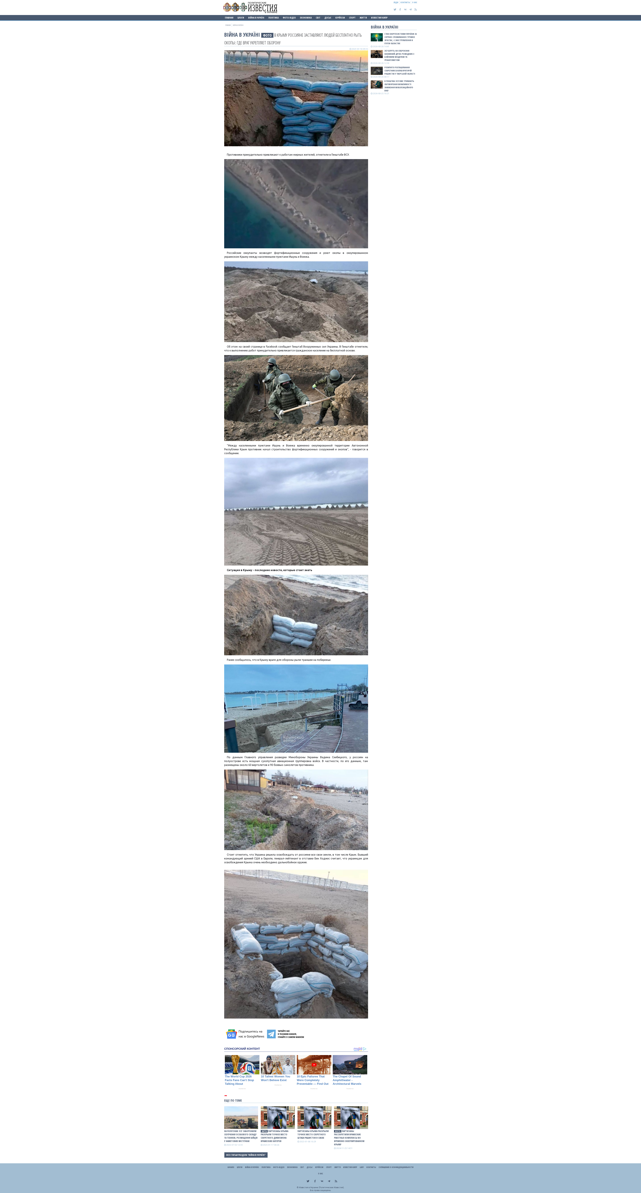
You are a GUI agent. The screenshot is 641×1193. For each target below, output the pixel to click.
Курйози (340, 17)
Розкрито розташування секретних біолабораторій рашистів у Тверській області (399, 70)
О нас (414, 2)
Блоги (241, 17)
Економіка (306, 17)
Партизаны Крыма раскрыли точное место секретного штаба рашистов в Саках (313, 1134)
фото (267, 35)
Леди (396, 2)
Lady (362, 1167)
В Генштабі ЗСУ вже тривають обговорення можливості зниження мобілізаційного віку (399, 86)
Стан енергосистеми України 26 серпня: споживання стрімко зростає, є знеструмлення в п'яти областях (400, 38)
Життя (363, 17)
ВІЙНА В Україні (256, 17)
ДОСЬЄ (328, 17)
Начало (231, 1167)
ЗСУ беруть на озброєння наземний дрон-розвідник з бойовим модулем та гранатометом (399, 55)
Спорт (352, 17)
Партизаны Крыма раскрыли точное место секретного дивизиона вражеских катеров (274, 1136)
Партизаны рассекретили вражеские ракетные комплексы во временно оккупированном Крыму (349, 1137)
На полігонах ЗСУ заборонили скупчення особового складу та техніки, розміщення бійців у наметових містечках (241, 1136)
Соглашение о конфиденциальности (396, 1167)
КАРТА (264, 1131)
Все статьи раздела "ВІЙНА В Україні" (246, 1154)
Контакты (405, 2)
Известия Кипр (379, 17)
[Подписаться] (246, 1034)
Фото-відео (289, 17)
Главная (229, 17)
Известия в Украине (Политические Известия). (321, 1187)
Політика (273, 17)
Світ (318, 17)
